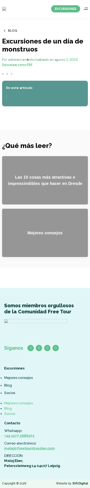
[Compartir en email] (16, 73)
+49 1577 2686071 (19, 436)
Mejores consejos (18, 378)
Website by (72, 483)
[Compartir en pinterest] (11, 73)
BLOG (12, 30)
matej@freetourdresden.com (29, 448)
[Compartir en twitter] (7, 73)
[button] (45, 398)
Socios (9, 393)
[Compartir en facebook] (3, 73)
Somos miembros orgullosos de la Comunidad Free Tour (39, 308)
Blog (8, 385)
